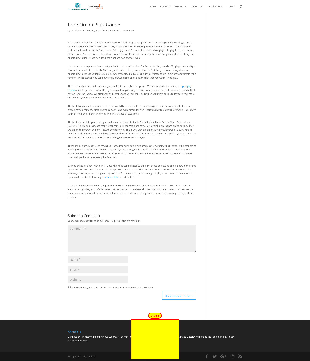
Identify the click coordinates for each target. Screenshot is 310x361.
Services (179, 6)
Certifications (214, 6)
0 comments (127, 30)
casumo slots (111, 177)
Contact (231, 6)
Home (152, 6)
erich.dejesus (77, 30)
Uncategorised (111, 30)
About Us (165, 6)
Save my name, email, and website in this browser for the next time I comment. (113, 287)
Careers (195, 6)
